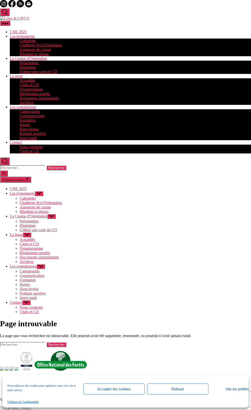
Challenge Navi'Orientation (41, 45)
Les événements (22, 36)
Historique (28, 67)
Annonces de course (35, 49)
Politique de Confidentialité (23, 402)
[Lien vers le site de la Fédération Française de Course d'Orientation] (7, 369)
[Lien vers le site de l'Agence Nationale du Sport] (17, 369)
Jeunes (25, 125)
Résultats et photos (34, 54)
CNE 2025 (18, 32)
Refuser (177, 389)
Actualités (27, 80)
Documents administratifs (39, 98)
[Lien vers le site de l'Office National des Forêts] (61, 369)
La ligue (16, 76)
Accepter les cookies (114, 389)
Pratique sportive (33, 133)
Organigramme (31, 89)
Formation (28, 120)
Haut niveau (29, 129)
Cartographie (30, 111)
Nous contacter (31, 147)
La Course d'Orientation (28, 58)
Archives (27, 102)
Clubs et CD (29, 85)
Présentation (29, 63)
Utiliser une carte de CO (38, 71)
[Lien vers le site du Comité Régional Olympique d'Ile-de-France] (27, 369)
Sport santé (28, 138)
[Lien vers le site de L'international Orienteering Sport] (2, 369)
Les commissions (23, 107)
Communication (32, 116)
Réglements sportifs (35, 94)
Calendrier (28, 41)
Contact (16, 142)
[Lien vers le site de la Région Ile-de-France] (12, 369)
